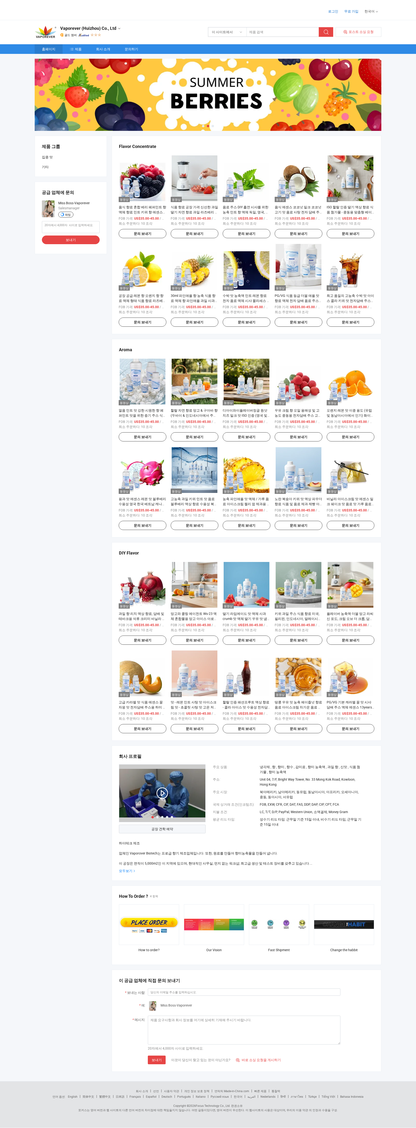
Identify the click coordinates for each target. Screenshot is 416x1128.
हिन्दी (283, 1096)
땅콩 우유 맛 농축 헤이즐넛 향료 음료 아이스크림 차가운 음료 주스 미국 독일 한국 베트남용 (298, 707)
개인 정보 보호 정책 (196, 1091)
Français (135, 1096)
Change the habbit (344, 950)
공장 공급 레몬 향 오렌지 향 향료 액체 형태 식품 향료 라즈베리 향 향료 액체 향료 (142, 300)
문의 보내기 (142, 234)
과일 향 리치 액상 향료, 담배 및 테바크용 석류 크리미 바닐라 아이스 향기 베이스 (142, 618)
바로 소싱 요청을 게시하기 (258, 1060)
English (73, 1096)
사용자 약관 (171, 1091)
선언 (156, 1091)
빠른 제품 (260, 1091)
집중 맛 (47, 157)
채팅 (68, 215)
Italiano (201, 1096)
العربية (251, 1096)
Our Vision (214, 950)
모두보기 (125, 870)
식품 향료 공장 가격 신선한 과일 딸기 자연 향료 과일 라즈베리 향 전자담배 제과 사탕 (194, 212)
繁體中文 (105, 1096)
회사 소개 (103, 49)
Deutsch (167, 1096)
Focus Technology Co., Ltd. (213, 1106)
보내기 (157, 1060)
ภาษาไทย (297, 1096)
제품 (78, 49)
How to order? (149, 950)
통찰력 (276, 1091)
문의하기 (131, 49)
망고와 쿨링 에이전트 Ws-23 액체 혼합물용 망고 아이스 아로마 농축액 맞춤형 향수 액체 (194, 618)
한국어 (238, 1096)
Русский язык (220, 1096)
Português (184, 1096)
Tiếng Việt (328, 1096)
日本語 (120, 1096)
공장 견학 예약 (162, 829)
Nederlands (267, 1096)
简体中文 (88, 1096)
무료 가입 (351, 11)
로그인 (333, 11)
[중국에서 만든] (66, 9)
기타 (45, 167)
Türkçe (312, 1096)
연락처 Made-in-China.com (231, 1091)
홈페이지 (48, 49)
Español (151, 1096)
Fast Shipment (279, 950)
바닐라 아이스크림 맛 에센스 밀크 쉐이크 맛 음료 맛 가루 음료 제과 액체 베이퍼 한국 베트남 (350, 504)
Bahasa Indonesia (352, 1096)
